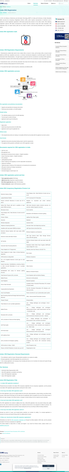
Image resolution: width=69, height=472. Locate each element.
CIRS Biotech (7, 0)
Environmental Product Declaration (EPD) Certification (14, 431)
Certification (9, 6)
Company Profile (65, 455)
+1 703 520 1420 (60, 28)
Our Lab (63, 456)
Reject (48, 468)
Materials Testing (40, 458)
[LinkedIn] (0, 464)
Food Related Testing (41, 459)
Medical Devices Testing (42, 461)
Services (4, 6)
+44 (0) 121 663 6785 (61, 26)
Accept (48, 465)
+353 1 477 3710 (60, 30)
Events (54, 457)
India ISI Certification (6, 433)
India (1, 12)
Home (29, 3)
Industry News (55, 456)
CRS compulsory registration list (18, 420)
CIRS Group (2, 0)
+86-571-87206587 (60, 23)
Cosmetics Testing (41, 455)
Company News (56, 455)
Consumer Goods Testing (42, 456)
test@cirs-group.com (4, 425)
